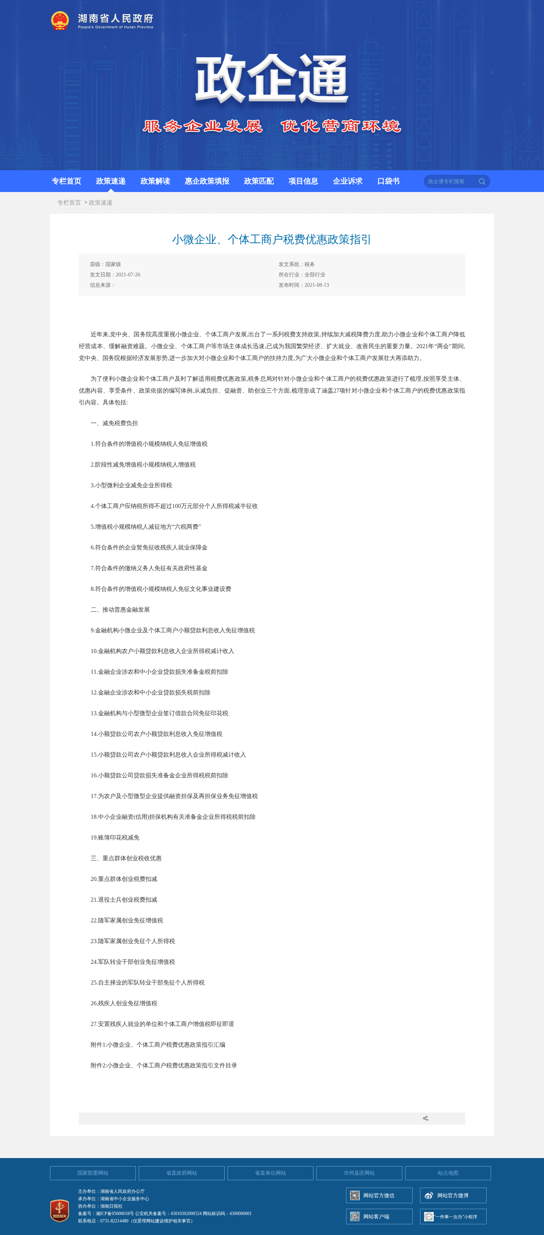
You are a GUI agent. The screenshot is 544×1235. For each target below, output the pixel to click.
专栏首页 (66, 181)
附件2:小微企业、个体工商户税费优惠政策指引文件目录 (164, 1065)
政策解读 (155, 181)
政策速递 (111, 181)
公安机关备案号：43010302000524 (168, 1213)
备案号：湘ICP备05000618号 (106, 1213)
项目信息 (303, 181)
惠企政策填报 (207, 181)
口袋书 (388, 181)
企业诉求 (348, 181)
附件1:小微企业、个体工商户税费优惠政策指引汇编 (158, 1044)
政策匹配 (259, 181)
